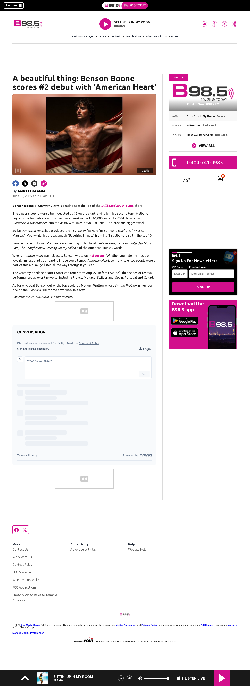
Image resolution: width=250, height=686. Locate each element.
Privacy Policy (149, 625)
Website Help (137, 549)
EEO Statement (23, 572)
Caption (145, 170)
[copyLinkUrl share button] (44, 183)
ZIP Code (177, 267)
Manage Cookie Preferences (28, 633)
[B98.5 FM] (125, 5)
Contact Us (20, 549)
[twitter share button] (25, 183)
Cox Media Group (30, 625)
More (174, 36)
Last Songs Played (83, 36)
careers (232, 625)
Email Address (197, 267)
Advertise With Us (156, 36)
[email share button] (34, 183)
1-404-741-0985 (204, 162)
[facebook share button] (15, 183)
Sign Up (203, 287)
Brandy (120, 25)
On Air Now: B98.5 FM (203, 104)
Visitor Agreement (126, 625)
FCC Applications (24, 587)
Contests (116, 36)
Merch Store (133, 36)
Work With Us (22, 557)
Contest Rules (22, 564)
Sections (11, 5)
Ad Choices (207, 625)
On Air (102, 36)
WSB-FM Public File (25, 580)
